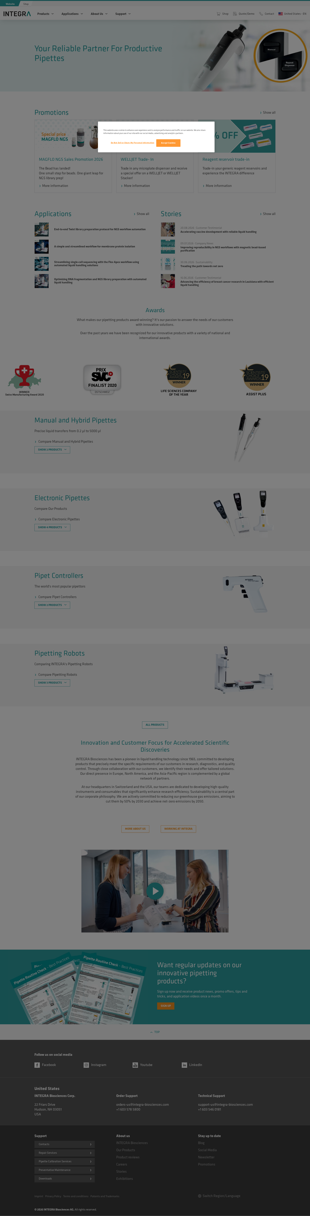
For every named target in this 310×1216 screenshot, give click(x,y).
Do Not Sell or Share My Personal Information (132, 143)
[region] (156, 137)
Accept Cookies (168, 143)
